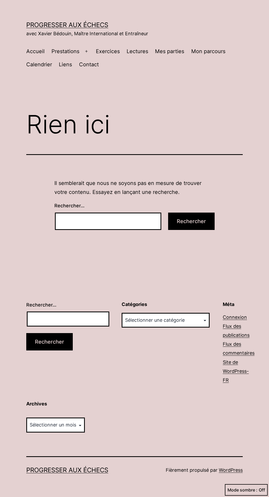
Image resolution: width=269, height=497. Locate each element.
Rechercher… (69, 205)
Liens (65, 64)
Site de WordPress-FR (236, 371)
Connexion (235, 317)
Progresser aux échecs (67, 25)
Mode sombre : (242, 490)
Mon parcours (208, 51)
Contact (89, 64)
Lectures (137, 51)
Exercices (108, 51)
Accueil (35, 51)
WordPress (231, 470)
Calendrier (39, 64)
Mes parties (169, 51)
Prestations (65, 51)
